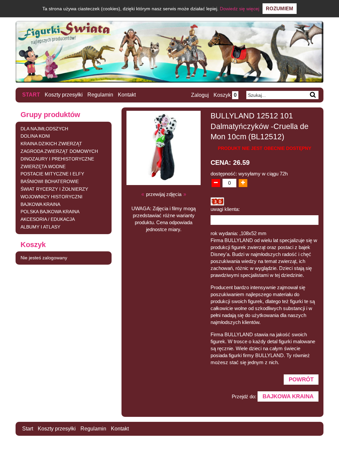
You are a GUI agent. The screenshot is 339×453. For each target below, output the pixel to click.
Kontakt (127, 94)
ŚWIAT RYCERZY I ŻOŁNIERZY (54, 189)
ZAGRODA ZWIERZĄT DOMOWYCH (59, 151)
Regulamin (100, 94)
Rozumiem (279, 8)
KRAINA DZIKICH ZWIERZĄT (51, 143)
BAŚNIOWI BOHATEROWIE (50, 181)
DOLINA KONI (35, 136)
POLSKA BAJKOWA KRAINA (50, 211)
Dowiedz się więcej (239, 8)
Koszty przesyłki (64, 94)
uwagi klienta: (225, 209)
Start (31, 94)
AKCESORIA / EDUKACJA (48, 219)
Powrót (301, 379)
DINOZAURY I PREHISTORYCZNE (57, 159)
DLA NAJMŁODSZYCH (44, 128)
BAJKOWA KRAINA (40, 204)
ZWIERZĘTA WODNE (43, 166)
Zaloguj (200, 95)
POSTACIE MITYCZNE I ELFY (52, 173)
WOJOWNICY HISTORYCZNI (51, 196)
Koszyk (225, 95)
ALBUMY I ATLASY (40, 226)
